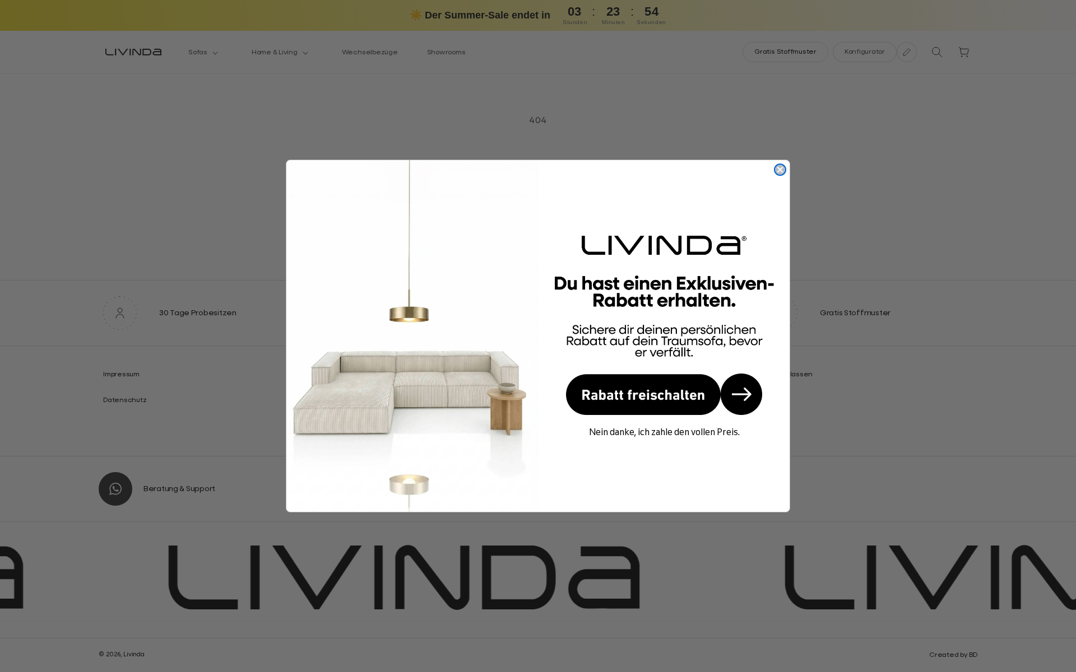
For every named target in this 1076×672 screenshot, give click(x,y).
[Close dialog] (780, 169)
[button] (664, 394)
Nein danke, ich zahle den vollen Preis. (664, 431)
